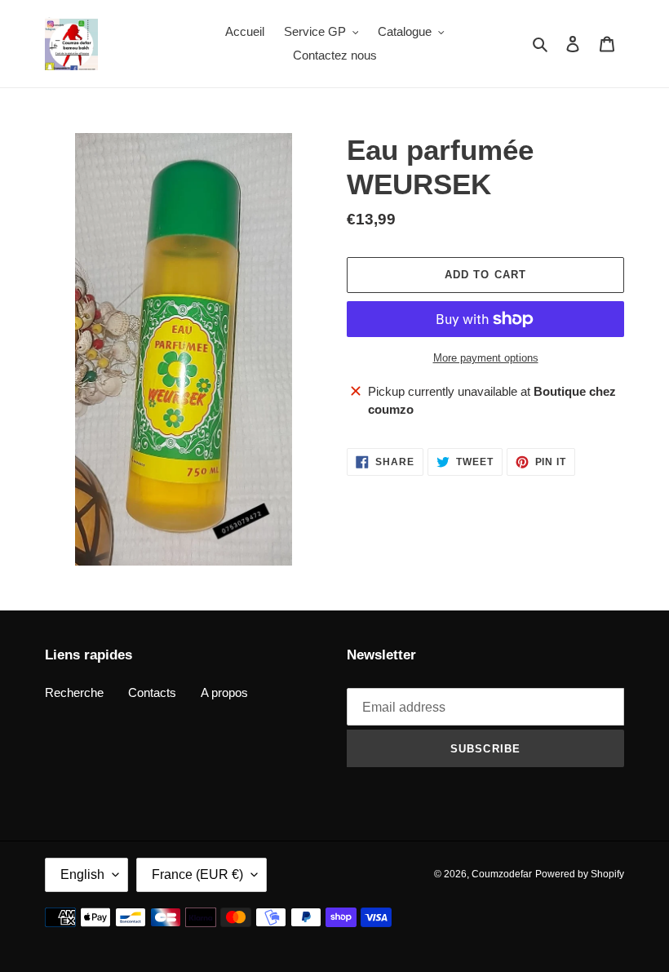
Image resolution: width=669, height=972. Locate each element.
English (82, 874)
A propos (224, 692)
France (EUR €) (197, 874)
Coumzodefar (502, 874)
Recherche (74, 692)
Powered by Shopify (579, 874)
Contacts (152, 692)
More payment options (485, 358)
